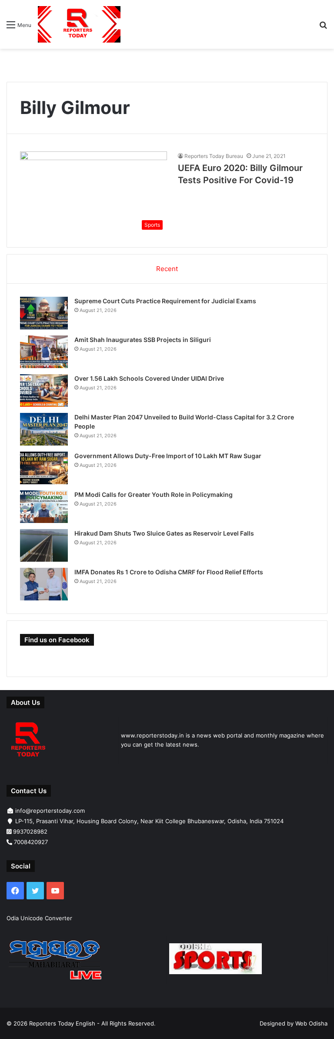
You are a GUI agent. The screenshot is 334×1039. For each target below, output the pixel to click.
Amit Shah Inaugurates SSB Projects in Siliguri (142, 339)
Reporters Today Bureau (213, 156)
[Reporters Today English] (79, 24)
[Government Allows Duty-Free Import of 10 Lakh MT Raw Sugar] (44, 468)
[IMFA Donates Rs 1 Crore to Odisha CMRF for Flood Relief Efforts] (44, 584)
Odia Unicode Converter (39, 918)
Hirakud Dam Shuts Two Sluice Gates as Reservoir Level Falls (164, 533)
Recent (167, 269)
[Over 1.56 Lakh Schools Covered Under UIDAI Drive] (44, 390)
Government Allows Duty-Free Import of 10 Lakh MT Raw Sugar (167, 455)
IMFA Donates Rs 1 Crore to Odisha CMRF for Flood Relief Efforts (168, 572)
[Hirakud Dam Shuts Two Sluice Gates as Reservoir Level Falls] (44, 545)
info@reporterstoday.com (50, 810)
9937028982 (30, 831)
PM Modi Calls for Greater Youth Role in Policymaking (153, 494)
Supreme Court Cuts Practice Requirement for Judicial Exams (165, 301)
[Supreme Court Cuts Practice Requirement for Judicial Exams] (44, 313)
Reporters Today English (62, 1023)
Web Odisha (311, 1023)
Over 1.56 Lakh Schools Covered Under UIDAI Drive (149, 378)
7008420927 (31, 841)
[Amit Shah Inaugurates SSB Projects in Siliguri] (44, 351)
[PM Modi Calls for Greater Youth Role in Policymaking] (44, 506)
